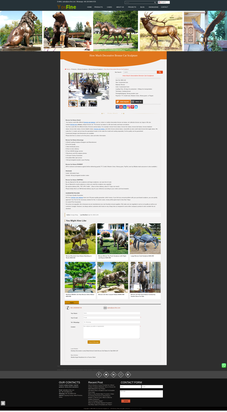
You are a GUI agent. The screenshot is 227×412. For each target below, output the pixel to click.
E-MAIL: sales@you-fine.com (66, 1)
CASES (109, 7)
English (163, 2)
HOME (89, 7)
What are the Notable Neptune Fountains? (100, 403)
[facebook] (117, 107)
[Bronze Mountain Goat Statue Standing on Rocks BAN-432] (80, 238)
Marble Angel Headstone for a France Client (83, 357)
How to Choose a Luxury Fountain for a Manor (101, 385)
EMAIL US (138, 101)
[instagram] (121, 374)
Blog (142, 7)
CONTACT (164, 7)
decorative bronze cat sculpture (75, 369)
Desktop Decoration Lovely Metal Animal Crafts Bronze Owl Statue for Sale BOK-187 (94, 350)
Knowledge (153, 7)
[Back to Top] (3, 403)
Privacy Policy (138, 408)
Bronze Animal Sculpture (96, 69)
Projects (132, 7)
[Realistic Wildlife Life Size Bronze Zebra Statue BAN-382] (80, 277)
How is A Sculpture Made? (95, 401)
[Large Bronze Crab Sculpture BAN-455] (145, 238)
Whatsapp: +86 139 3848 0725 (86, 1)
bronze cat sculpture (62, 369)
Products (98, 7)
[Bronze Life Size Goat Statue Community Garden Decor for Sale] (145, 277)
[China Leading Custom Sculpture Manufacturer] (66, 7)
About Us (120, 7)
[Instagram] (128, 107)
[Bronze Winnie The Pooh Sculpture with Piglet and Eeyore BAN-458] (112, 238)
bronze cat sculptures (98, 369)
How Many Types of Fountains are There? (100, 404)
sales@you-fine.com (113, 308)
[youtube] (121, 107)
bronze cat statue (88, 369)
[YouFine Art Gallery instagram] (59, 400)
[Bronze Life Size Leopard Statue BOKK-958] (112, 277)
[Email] (136, 107)
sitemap (132, 408)
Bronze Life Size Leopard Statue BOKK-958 (111, 294)
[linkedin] (124, 107)
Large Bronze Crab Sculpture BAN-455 (142, 256)
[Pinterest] (132, 107)
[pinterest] (128, 374)
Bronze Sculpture (82, 69)
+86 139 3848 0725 (66, 392)
